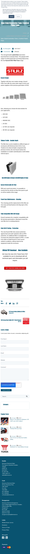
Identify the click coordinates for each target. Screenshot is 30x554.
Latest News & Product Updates (16, 36)
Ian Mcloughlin (7, 48)
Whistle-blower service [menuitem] (7, 522)
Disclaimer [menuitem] (4, 525)
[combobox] (15, 396)
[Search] (27, 396)
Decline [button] (18, 16)
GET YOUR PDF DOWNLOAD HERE (15, 268)
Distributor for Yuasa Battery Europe (19, 447)
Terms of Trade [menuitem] (6, 527)
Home (25, 33)
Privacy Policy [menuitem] (5, 530)
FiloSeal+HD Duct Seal (16, 428)
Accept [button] (11, 16)
